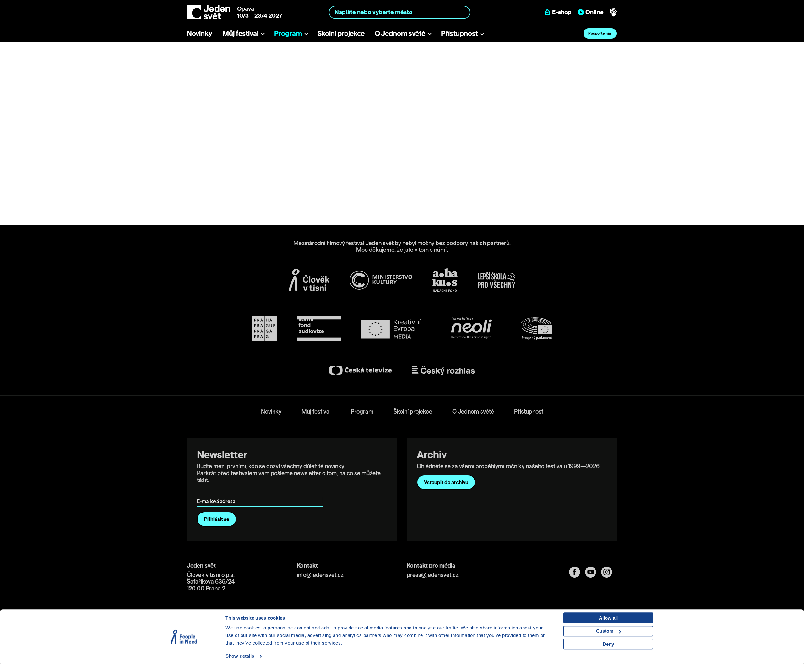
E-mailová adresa (217, 492)
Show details (239, 656)
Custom (604, 631)
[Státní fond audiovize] (319, 329)
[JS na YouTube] (593, 572)
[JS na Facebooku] (577, 572)
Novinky (199, 33)
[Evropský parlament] (536, 328)
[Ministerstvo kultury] (381, 280)
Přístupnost (459, 33)
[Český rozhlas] (443, 370)
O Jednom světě (400, 33)
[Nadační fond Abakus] (445, 280)
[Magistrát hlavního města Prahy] (264, 328)
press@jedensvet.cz (433, 575)
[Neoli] (471, 329)
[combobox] (399, 12)
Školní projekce (341, 33)
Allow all (608, 618)
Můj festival (240, 33)
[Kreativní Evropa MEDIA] (391, 329)
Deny (608, 644)
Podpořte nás (599, 33)
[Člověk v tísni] (309, 280)
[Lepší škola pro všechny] (496, 280)
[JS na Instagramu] (609, 572)
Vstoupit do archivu (446, 482)
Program (288, 33)
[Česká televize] (360, 370)
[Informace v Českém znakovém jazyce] (613, 12)
